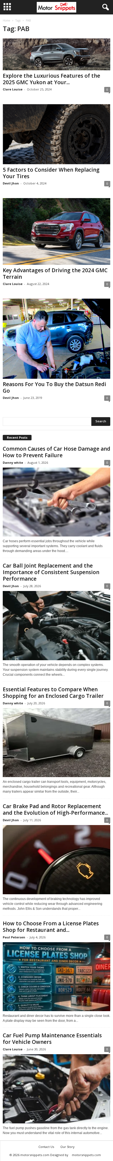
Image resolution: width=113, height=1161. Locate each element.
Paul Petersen (14, 937)
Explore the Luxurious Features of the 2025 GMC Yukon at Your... (51, 79)
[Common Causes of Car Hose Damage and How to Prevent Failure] (56, 502)
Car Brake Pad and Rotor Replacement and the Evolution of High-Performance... (55, 809)
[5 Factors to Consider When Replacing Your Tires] (56, 134)
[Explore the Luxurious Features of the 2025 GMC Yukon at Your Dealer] (56, 54)
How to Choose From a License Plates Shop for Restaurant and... (51, 926)
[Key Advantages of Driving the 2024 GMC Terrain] (56, 231)
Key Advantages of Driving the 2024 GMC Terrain (55, 273)
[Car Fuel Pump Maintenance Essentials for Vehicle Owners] (56, 1088)
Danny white (13, 462)
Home (6, 20)
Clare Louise (12, 89)
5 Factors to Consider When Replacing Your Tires (51, 173)
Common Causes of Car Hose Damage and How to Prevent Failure (56, 452)
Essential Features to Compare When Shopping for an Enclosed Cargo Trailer (53, 692)
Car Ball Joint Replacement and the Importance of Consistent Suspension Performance (51, 572)
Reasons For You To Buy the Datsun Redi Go (54, 387)
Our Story (67, 1147)
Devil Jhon (11, 183)
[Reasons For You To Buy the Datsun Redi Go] (56, 339)
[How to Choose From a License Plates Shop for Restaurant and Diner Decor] (56, 976)
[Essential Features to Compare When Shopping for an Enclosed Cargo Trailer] (56, 742)
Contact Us (46, 1147)
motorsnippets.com (86, 1155)
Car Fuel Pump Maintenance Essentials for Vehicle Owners (52, 1038)
